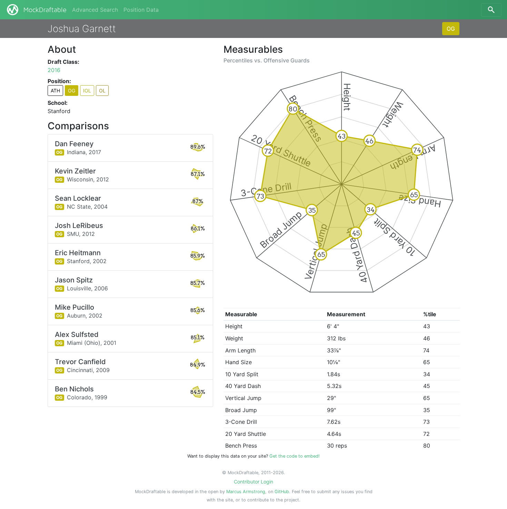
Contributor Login (253, 482)
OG (451, 28)
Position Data (141, 9)
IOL (87, 90)
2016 (54, 70)
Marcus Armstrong (245, 491)
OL (102, 90)
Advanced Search (95, 9)
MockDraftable (45, 10)
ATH (55, 90)
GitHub (282, 491)
